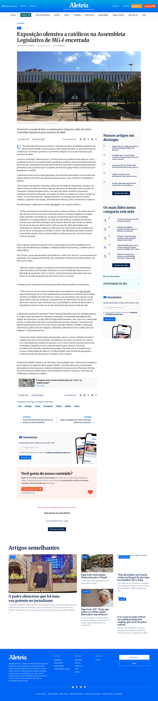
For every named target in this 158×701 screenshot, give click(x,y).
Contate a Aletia (107, 694)
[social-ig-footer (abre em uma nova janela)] (85, 687)
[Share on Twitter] (88, 139)
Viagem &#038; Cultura (62, 669)
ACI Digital (55, 204)
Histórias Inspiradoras (43, 15)
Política (59, 406)
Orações (24, 15)
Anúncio (77, 672)
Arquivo (66, 15)
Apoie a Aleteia (53, 694)
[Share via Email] (92, 139)
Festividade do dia (115, 283)
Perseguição (48, 406)
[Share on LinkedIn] (84, 139)
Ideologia (28, 406)
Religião (68, 406)
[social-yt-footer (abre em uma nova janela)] (73, 687)
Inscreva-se (79, 666)
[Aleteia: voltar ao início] (79, 5)
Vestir (77, 669)
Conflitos (86, 592)
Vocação (122, 599)
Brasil (144, 15)
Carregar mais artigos (121, 193)
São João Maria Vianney (88, 9)
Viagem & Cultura (118, 15)
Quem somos (63, 694)
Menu (14, 15)
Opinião (57, 15)
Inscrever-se (25, 457)
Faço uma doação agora (31, 489)
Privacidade (118, 694)
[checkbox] (19, 452)
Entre (66, 521)
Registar (135, 6)
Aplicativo (78, 663)
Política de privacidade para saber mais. (58, 452)
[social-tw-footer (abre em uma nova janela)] (81, 687)
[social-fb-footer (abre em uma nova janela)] (77, 687)
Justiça (37, 406)
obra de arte (85, 291)
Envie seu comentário (57, 529)
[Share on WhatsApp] (96, 139)
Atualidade (77, 15)
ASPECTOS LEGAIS (76, 694)
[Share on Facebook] (80, 139)
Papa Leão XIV (133, 15)
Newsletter (78, 660)
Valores (77, 406)
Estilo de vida (89, 15)
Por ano (97, 660)
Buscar (33, 6)
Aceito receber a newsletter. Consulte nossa (45, 452)
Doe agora (148, 6)
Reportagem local (44, 46)
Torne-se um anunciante (92, 694)
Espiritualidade (103, 15)
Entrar (128, 6)
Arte (19, 406)
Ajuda (85, 557)
